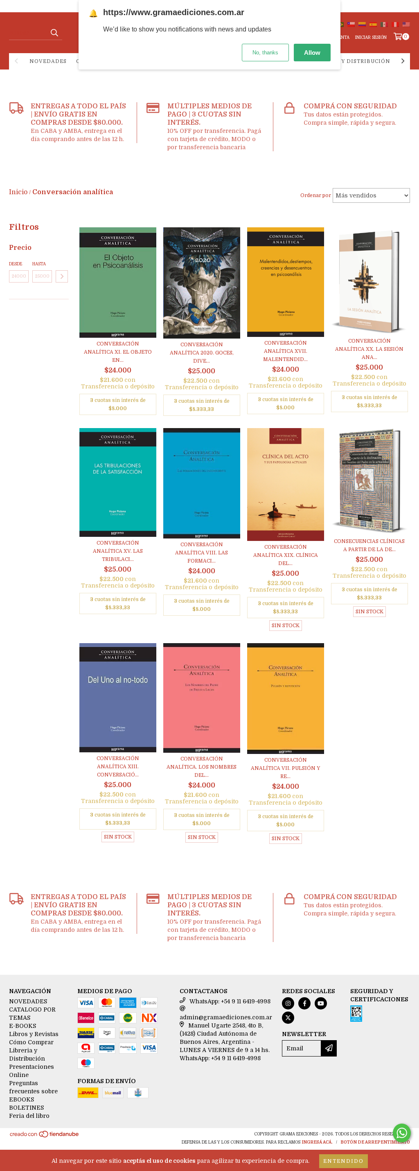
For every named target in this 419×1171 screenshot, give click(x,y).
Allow (312, 52)
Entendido (343, 1161)
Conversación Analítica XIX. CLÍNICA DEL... (285, 555)
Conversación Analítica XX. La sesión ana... (369, 349)
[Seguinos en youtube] (321, 1003)
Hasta (39, 264)
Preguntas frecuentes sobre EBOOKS (33, 1091)
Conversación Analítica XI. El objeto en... (118, 352)
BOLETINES (26, 1107)
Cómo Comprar (31, 1042)
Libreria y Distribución (351, 61)
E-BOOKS (22, 1026)
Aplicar (62, 276)
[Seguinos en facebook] (304, 1003)
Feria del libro (29, 1116)
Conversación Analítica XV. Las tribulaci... (118, 551)
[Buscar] (54, 32)
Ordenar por (315, 195)
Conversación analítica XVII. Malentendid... (285, 351)
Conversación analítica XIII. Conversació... (118, 767)
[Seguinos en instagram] (288, 1003)
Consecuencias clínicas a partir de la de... (369, 545)
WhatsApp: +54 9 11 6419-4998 (229, 1001)
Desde (15, 264)
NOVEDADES (48, 61)
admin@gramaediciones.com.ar (226, 1017)
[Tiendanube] (45, 1137)
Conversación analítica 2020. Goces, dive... (202, 353)
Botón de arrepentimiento (375, 1142)
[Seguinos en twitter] (288, 1018)
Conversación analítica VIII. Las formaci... (201, 553)
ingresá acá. (317, 1142)
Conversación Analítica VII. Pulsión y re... (285, 768)
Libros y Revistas (34, 1034)
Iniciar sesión (371, 37)
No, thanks (265, 52)
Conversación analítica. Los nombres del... (202, 767)
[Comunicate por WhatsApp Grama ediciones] (402, 1133)
